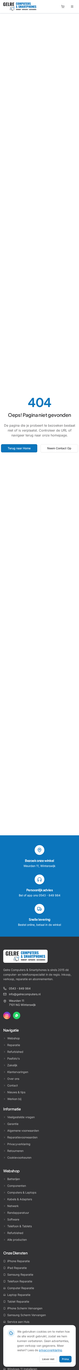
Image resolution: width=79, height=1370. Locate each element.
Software (13, 1219)
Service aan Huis (18, 1321)
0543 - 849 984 (20, 988)
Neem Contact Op (59, 448)
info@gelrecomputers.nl (25, 994)
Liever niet (48, 1359)
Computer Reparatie (20, 1288)
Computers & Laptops (21, 1192)
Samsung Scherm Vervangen (26, 1315)
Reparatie (13, 1045)
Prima (65, 1359)
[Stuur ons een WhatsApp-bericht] (16, 1015)
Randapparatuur (18, 1212)
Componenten (16, 1185)
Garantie (12, 1124)
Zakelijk (12, 1065)
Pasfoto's (13, 1058)
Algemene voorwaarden (23, 1130)
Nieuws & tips (16, 1092)
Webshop (13, 1038)
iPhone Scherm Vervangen (24, 1308)
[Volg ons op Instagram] (7, 1015)
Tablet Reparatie (18, 1301)
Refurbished (15, 1051)
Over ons (13, 1078)
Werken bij (14, 1099)
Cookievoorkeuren (19, 1157)
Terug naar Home (19, 448)
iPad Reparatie (17, 1268)
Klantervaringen (17, 1072)
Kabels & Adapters (19, 1199)
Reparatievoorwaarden (22, 1137)
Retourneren (15, 1150)
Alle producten (17, 1239)
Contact (12, 1085)
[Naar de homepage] (25, 956)
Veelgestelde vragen (21, 1117)
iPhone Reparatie (18, 1261)
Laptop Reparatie (18, 1294)
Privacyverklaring (18, 1144)
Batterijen (13, 1179)
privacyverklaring (50, 1350)
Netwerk (13, 1206)
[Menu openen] (72, 6)
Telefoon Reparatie (19, 1281)
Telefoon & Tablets (19, 1226)
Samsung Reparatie (20, 1274)
